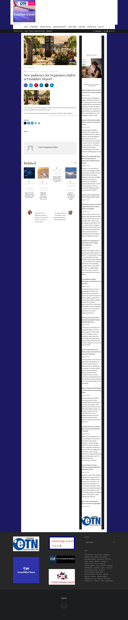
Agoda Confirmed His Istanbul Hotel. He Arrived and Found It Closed (91, 122)
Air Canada (95, 556)
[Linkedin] (109, 31)
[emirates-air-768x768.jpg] (71, 173)
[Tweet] (31, 85)
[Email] (47, 85)
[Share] (26, 85)
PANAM (106, 574)
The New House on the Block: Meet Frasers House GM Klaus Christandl (91, 429)
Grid (103, 567)
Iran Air (102, 570)
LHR (102, 572)
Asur (86, 561)
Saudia (100, 578)
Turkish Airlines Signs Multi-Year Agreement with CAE (57, 179)
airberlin (107, 554)
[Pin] (36, 85)
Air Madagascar (90, 559)
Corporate (49, 31)
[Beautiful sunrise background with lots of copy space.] (43, 173)
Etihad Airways (90, 565)
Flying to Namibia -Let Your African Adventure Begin (71, 196)
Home (26, 31)
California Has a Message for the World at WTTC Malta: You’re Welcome (90, 243)
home (26, 27)
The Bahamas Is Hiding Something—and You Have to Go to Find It (92, 281)
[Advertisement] (83, 12)
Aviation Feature (29, 188)
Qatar (94, 576)
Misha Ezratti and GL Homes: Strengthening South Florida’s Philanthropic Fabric (91, 320)
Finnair (110, 565)
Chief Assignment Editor (32, 71)
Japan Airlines (90, 572)
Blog (91, 561)
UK (92, 580)
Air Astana (98, 554)
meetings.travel (45, 27)
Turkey (87, 580)
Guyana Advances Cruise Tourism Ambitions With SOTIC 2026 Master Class (91, 467)
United (97, 580)
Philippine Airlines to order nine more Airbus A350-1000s (43, 196)
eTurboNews (34, 27)
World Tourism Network (37, 31)
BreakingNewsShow (59, 27)
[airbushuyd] (29, 173)
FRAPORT (97, 567)
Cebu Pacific (89, 563)
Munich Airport (90, 574)
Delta (97, 563)
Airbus (87, 556)
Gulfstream (89, 570)
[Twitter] (105, 31)
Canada (104, 561)
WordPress (109, 580)
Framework (89, 567)
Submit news (72, 27)
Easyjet (103, 563)
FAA (98, 565)
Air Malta (101, 559)
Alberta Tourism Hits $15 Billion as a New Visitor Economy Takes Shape (91, 390)
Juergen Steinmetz (29, 183)
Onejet (100, 574)
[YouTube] (107, 31)
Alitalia (108, 559)
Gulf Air (109, 567)
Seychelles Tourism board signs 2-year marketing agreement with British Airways (59, 215)
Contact (101, 27)
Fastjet (103, 565)
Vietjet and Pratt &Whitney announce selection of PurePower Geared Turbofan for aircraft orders (42, 216)
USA (103, 580)
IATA (96, 570)
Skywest (107, 578)
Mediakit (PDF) (91, 27)
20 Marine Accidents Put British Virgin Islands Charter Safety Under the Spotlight (91, 206)
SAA (95, 578)
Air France (103, 556)
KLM (97, 572)
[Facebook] (103, 31)
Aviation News (43, 71)
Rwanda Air (89, 578)
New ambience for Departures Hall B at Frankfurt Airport (56, 113)
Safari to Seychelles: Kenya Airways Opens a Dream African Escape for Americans (91, 352)
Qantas (87, 576)
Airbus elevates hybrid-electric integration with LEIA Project (29, 195)
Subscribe (82, 27)
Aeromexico (89, 554)
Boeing (97, 561)
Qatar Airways (102, 576)
